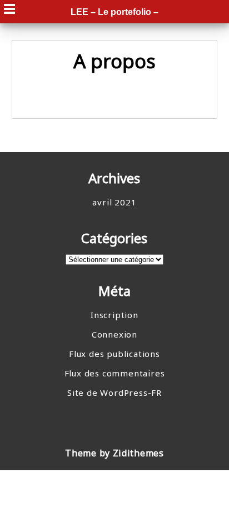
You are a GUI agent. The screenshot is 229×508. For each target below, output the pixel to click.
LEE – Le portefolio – (114, 12)
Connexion (114, 334)
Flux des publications (114, 353)
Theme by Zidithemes (114, 453)
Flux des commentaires (114, 373)
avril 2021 (114, 202)
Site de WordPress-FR (114, 392)
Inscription (114, 314)
